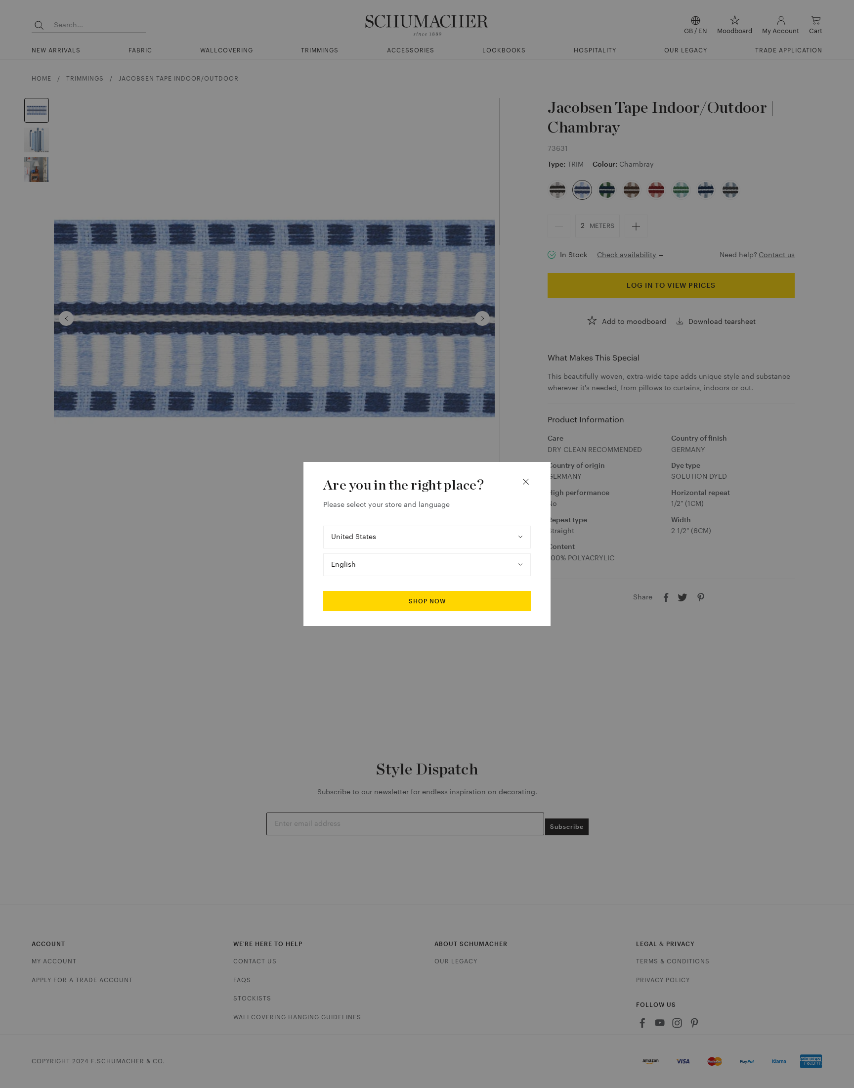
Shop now (427, 601)
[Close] (526, 482)
